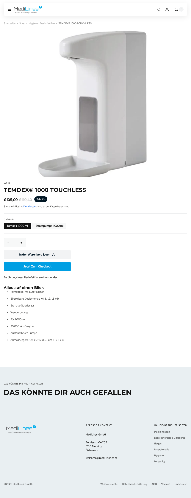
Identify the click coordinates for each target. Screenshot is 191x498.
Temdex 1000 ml (19, 226)
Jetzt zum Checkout (37, 266)
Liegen (158, 443)
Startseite (9, 23)
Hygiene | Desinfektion (42, 23)
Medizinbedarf (162, 431)
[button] (9, 9)
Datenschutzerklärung (134, 484)
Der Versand (30, 206)
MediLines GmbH (22, 484)
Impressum (181, 484)
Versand (165, 484)
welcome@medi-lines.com (101, 458)
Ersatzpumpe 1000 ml (49, 226)
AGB (154, 484)
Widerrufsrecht (109, 484)
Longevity (159, 461)
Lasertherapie (161, 449)
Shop (22, 23)
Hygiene (159, 455)
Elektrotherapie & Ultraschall (169, 437)
